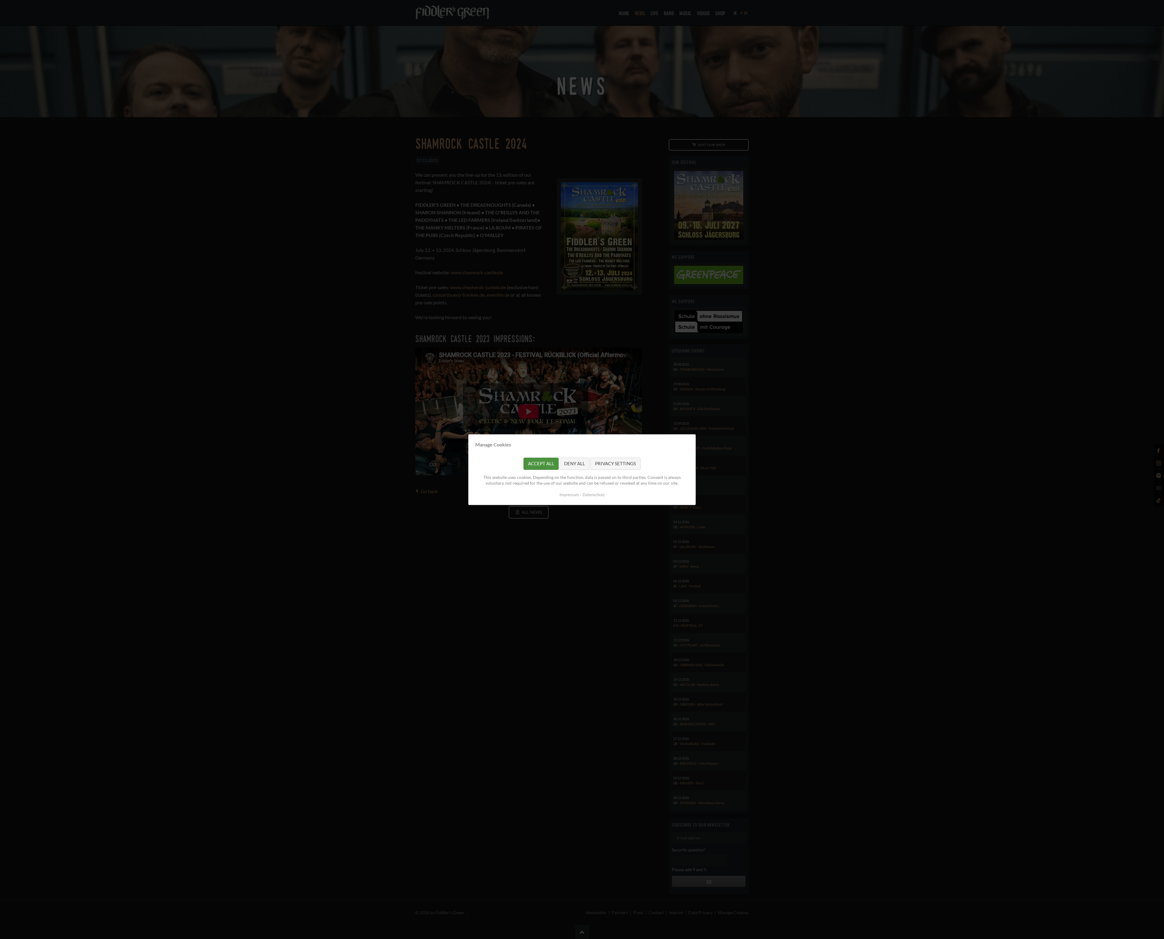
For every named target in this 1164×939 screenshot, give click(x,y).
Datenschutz (594, 494)
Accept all (541, 463)
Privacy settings (615, 463)
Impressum (569, 494)
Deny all (574, 463)
